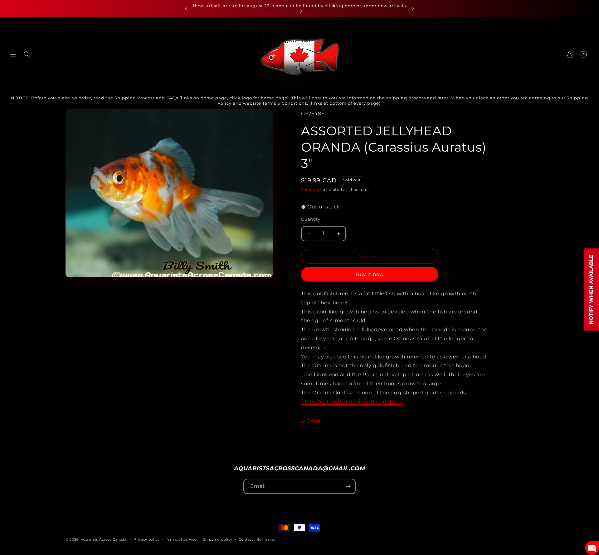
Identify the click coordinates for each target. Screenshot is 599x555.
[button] (13, 54)
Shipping (310, 189)
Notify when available (591, 289)
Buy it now (370, 274)
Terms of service (181, 539)
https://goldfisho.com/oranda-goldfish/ (352, 402)
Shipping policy (218, 539)
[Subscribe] (348, 486)
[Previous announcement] (186, 8)
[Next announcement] (413, 8)
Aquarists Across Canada (103, 539)
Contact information (258, 539)
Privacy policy (147, 539)
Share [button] (314, 421)
